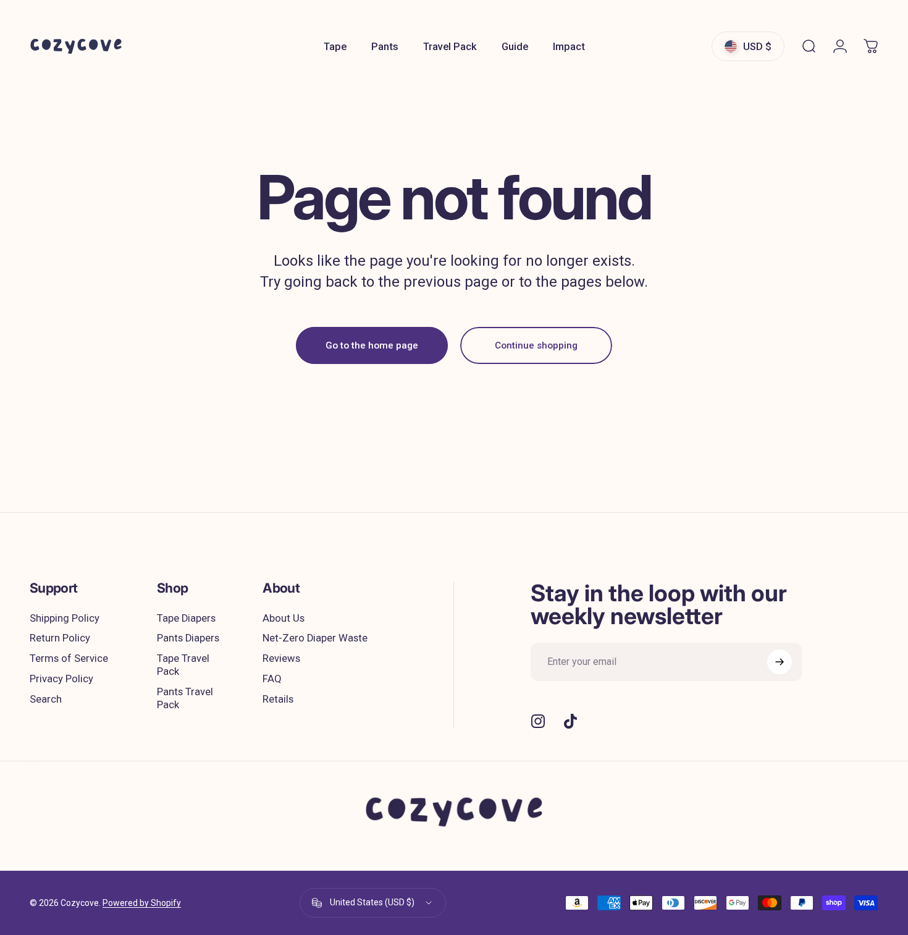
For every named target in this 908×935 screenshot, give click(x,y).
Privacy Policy (61, 679)
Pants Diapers (188, 638)
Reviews (281, 658)
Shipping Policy (64, 618)
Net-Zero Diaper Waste (315, 638)
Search (46, 699)
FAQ (272, 679)
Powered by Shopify (142, 903)
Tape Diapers (186, 618)
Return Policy (60, 638)
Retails (278, 699)
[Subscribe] (779, 661)
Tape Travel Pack (183, 665)
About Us (284, 618)
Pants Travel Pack (185, 698)
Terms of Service (69, 658)
